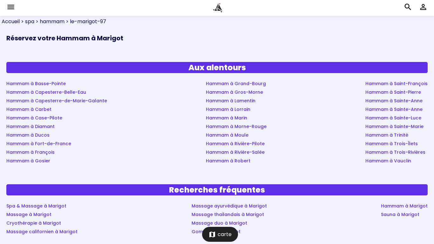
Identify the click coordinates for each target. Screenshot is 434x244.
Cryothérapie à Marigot (33, 223)
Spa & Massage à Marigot (36, 206)
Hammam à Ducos (28, 135)
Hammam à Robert (228, 161)
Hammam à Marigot (404, 206)
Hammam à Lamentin (230, 101)
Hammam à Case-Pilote (34, 118)
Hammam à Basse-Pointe (36, 83)
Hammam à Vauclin (388, 161)
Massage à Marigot (28, 214)
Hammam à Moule (227, 135)
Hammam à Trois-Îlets (391, 143)
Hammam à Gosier (28, 161)
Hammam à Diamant (30, 126)
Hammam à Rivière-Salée (235, 152)
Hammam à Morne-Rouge (236, 126)
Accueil (11, 21)
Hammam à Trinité (386, 135)
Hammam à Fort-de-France (38, 143)
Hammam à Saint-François (396, 83)
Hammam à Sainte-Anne (394, 101)
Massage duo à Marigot (219, 223)
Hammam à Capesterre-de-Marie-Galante (56, 101)
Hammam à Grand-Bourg (236, 83)
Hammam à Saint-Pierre (393, 92)
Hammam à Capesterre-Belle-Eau (46, 92)
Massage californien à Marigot (42, 231)
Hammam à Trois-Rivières (395, 152)
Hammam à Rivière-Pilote (235, 143)
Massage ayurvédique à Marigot (229, 206)
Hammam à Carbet (28, 109)
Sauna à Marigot (400, 214)
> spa (27, 21)
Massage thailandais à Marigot (228, 214)
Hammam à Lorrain (228, 109)
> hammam (49, 21)
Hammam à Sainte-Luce (393, 118)
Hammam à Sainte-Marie (394, 126)
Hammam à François (30, 152)
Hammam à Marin (226, 118)
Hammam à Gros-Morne (234, 92)
